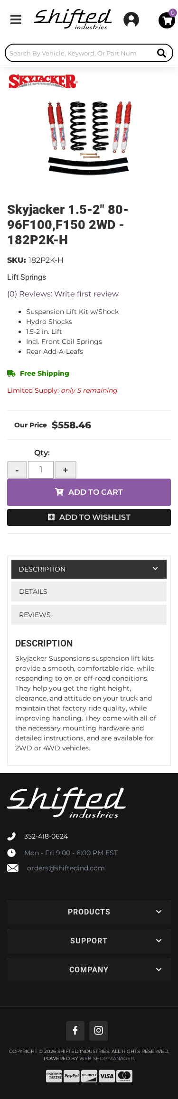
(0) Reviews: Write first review (63, 293)
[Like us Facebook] (75, 1031)
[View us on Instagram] (98, 1031)
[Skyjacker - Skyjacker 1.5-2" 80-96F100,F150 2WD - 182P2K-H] (42, 80)
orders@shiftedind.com (66, 868)
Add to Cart (95, 492)
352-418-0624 (46, 836)
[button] (89, 53)
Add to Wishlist (95, 517)
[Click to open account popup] (131, 19)
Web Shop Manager (106, 1058)
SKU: (16, 260)
